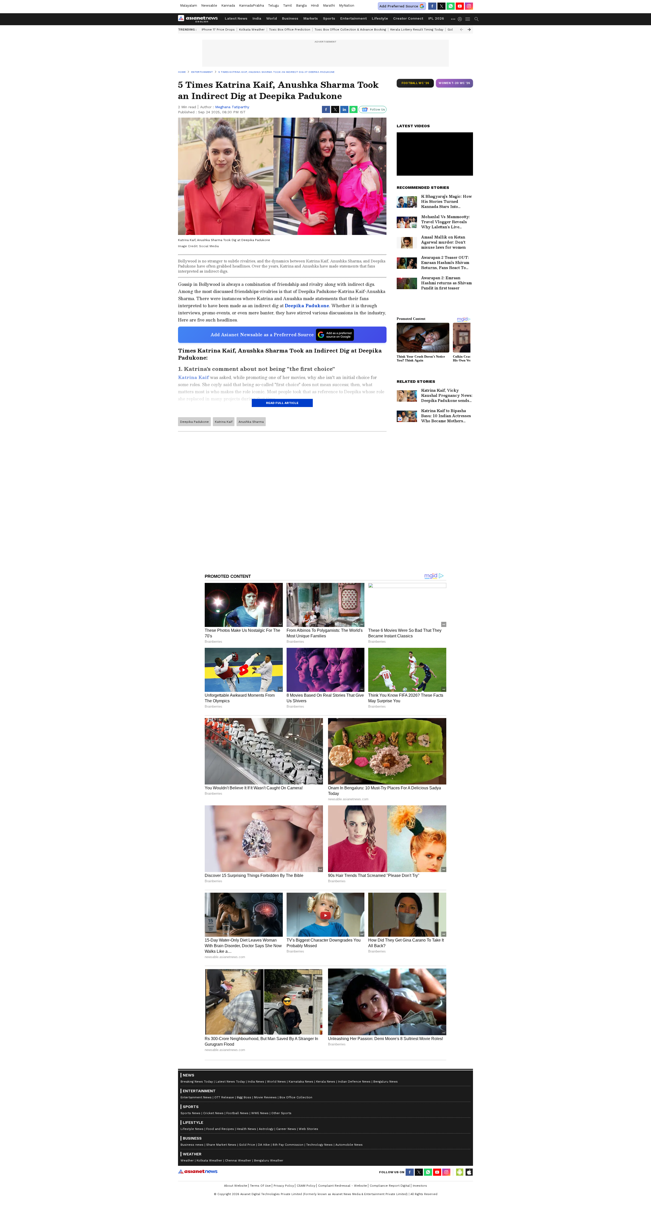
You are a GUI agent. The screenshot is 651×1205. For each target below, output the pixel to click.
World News (276, 1081)
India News (256, 1081)
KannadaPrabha (251, 5)
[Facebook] (432, 6)
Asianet (197, 1171)
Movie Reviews (265, 1097)
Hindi (315, 5)
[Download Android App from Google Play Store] (460, 1172)
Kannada (228, 5)
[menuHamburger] (467, 19)
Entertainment (353, 18)
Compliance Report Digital (390, 1185)
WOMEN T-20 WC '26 (454, 83)
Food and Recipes (220, 1129)
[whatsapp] (451, 6)
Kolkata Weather (252, 29)
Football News (237, 1113)
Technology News (319, 1144)
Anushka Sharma (251, 422)
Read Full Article (282, 403)
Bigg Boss (244, 1097)
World (271, 18)
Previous (461, 29)
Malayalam (188, 5)
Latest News (236, 18)
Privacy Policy (284, 1185)
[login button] (461, 19)
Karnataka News (301, 1081)
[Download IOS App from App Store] (469, 1172)
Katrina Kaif (223, 422)
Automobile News (349, 1144)
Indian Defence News (354, 1081)
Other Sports (281, 1113)
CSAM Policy (306, 1185)
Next (469, 29)
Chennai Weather (238, 1160)
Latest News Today (230, 1081)
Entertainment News (196, 1097)
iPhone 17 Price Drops (218, 29)
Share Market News (221, 1144)
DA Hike (264, 1144)
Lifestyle (380, 18)
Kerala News (325, 1081)
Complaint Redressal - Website (342, 1185)
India (257, 18)
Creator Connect (408, 18)
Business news (192, 1144)
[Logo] (199, 19)
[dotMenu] (453, 19)
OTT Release (224, 1097)
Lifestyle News (192, 1129)
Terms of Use (260, 1185)
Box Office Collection (295, 1097)
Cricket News (213, 1113)
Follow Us (377, 109)
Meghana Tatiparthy (232, 107)
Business (290, 18)
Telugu (273, 5)
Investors (420, 1185)
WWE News (260, 1113)
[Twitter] (441, 6)
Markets (310, 18)
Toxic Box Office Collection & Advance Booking (350, 29)
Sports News (190, 1113)
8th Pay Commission (288, 1144)
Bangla (301, 5)
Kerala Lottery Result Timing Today (416, 29)
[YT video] (460, 6)
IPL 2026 (436, 18)
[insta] (469, 6)
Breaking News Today (197, 1081)
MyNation (346, 5)
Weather (187, 1160)
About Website (235, 1185)
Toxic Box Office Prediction (289, 29)
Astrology (266, 1129)
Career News (286, 1129)
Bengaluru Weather (268, 1160)
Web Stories (308, 1129)
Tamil (287, 5)
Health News (246, 1129)
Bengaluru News (385, 1081)
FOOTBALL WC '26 (415, 83)
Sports (329, 18)
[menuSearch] (477, 19)
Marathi (329, 5)
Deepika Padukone (194, 422)
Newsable (209, 5)
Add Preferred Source (398, 6)
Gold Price (247, 1144)
